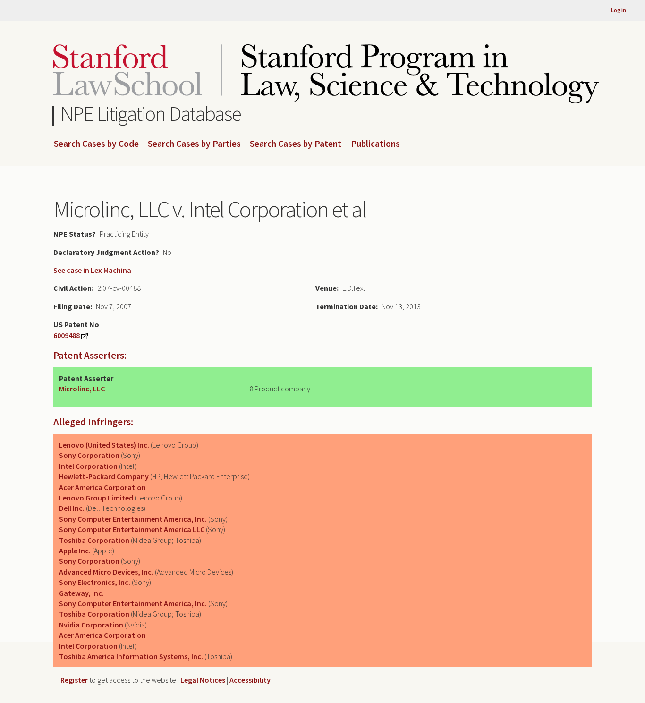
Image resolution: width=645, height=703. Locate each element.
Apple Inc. (75, 550)
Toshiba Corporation (94, 540)
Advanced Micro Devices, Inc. (106, 571)
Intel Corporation (88, 466)
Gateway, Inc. (81, 593)
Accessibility (250, 680)
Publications (375, 144)
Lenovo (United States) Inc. (104, 444)
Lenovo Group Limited (96, 497)
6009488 (66, 335)
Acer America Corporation (102, 487)
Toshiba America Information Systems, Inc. (131, 656)
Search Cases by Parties (194, 144)
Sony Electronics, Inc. (94, 582)
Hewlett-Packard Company (104, 476)
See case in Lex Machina (92, 270)
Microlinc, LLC (82, 388)
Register (74, 680)
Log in (618, 10)
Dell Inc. (72, 508)
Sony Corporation (89, 455)
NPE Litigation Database (150, 114)
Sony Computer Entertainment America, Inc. (133, 519)
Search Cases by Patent (295, 144)
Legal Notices (202, 680)
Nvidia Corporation (91, 624)
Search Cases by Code (96, 144)
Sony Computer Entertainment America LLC (131, 529)
